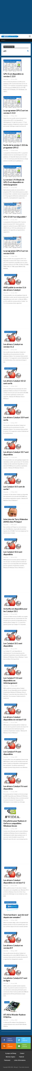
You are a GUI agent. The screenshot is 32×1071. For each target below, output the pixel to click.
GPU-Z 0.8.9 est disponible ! (15, 217)
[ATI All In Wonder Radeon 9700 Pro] (12, 1006)
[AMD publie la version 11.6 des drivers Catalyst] (12, 279)
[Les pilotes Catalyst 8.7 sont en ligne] (12, 969)
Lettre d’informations (20, 1060)
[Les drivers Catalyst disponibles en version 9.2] (12, 871)
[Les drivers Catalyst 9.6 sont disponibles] (12, 777)
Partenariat (7, 1060)
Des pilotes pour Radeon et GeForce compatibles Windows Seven (14, 823)
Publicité (21, 1057)
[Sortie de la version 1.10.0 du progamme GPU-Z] (12, 136)
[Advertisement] (16, 17)
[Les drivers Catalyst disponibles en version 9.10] (12, 708)
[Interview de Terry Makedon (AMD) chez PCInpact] (12, 511)
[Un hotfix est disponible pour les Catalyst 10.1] (12, 600)
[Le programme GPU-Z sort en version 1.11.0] (12, 102)
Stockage (7, 1002)
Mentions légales (10, 1057)
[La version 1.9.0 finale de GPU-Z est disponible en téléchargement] (12, 171)
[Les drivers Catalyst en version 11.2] (12, 336)
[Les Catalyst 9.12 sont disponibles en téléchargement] (12, 669)
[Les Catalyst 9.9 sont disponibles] (12, 743)
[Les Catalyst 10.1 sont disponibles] (12, 635)
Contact (22, 1053)
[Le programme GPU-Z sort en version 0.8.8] (12, 242)
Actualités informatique (10, 61)
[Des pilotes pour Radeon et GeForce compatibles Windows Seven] (12, 812)
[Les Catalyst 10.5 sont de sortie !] (12, 478)
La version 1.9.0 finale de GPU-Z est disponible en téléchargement (13, 182)
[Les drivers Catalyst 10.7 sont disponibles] (12, 443)
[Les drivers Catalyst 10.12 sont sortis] (12, 372)
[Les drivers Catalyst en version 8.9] (12, 937)
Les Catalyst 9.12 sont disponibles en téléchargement (12, 680)
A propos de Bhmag (10, 1053)
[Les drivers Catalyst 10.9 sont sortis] (12, 409)
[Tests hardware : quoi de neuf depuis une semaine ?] (12, 906)
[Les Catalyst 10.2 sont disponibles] (12, 543)
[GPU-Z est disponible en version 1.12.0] (12, 65)
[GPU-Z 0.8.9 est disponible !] (12, 208)
